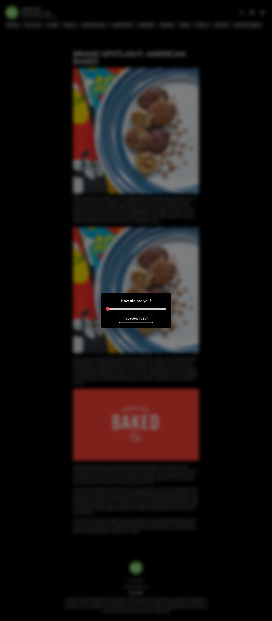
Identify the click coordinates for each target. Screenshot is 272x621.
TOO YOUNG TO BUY (136, 318)
